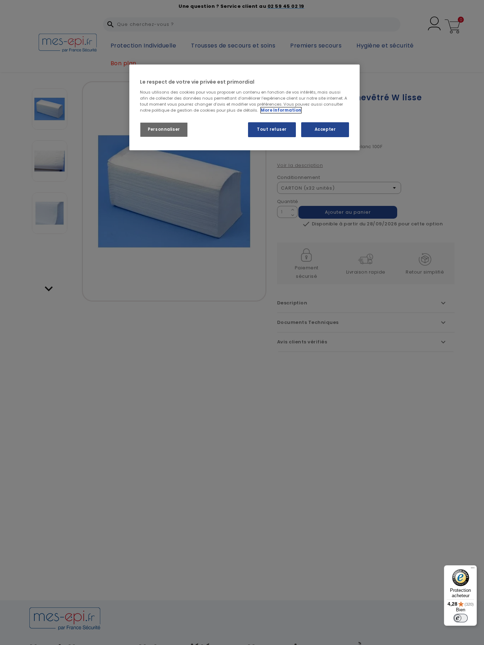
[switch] (461, 618)
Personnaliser (164, 129)
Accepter (325, 129)
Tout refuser (272, 129)
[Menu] (472, 569)
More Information (281, 110)
